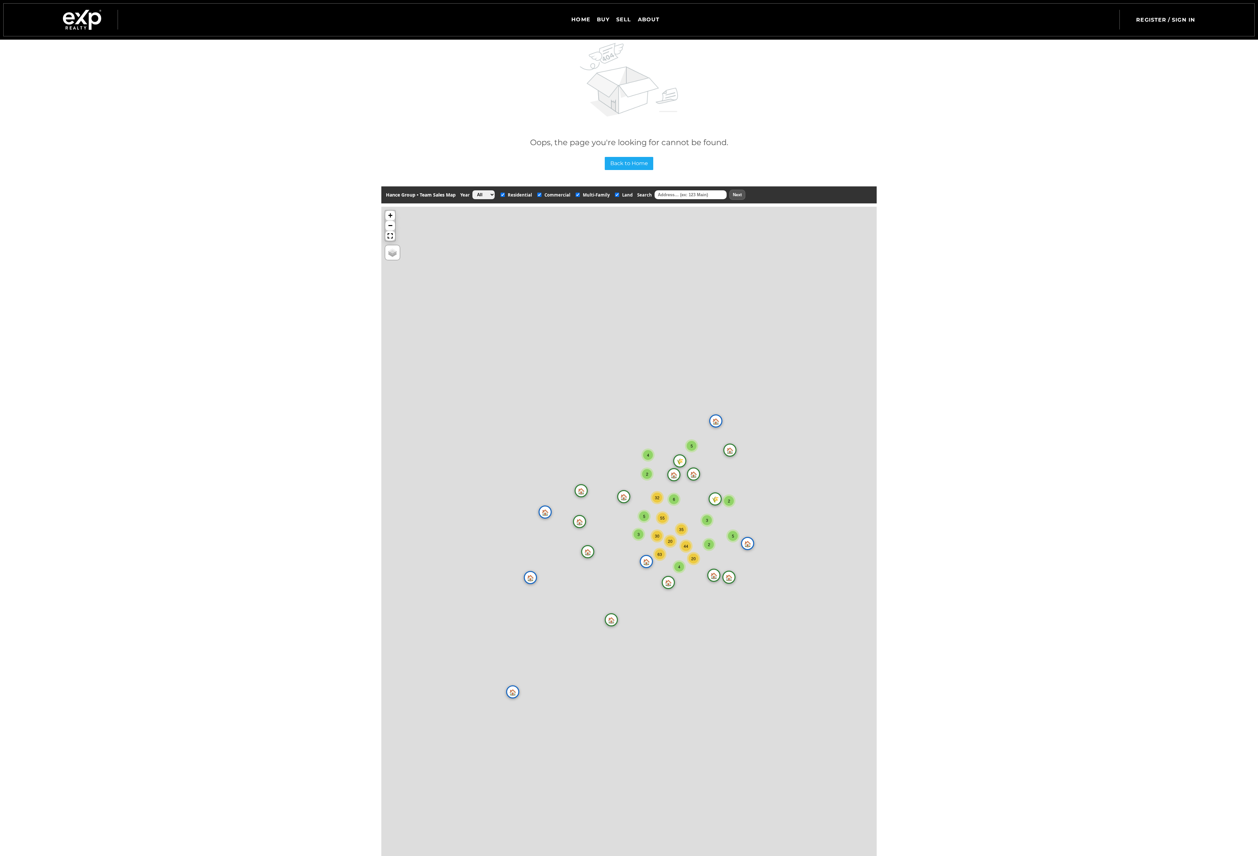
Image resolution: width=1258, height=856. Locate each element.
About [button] (649, 19)
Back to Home (629, 163)
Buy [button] (603, 19)
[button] (82, 20)
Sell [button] (623, 19)
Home (580, 19)
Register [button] (1151, 20)
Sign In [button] (1183, 20)
